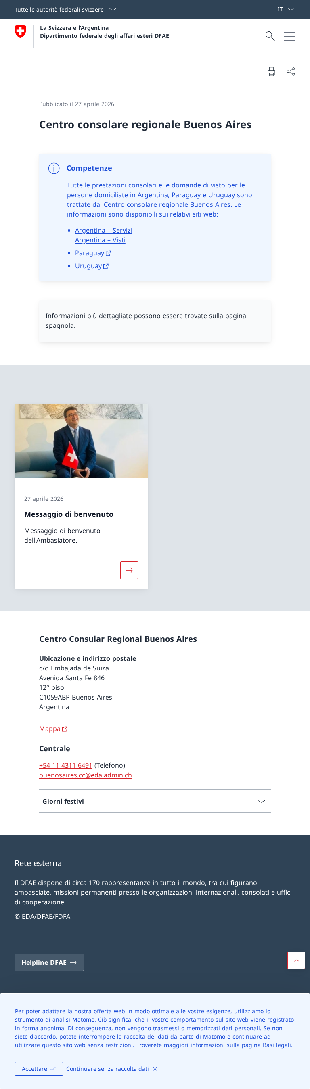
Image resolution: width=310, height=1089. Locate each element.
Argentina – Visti (100, 239)
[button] (296, 960)
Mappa (50, 728)
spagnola (60, 325)
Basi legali (277, 1045)
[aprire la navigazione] (290, 36)
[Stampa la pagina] (271, 71)
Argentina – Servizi (103, 230)
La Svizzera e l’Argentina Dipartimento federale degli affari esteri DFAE (104, 31)
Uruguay (88, 265)
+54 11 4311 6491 (65, 765)
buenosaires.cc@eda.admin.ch (85, 774)
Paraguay (89, 252)
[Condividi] (290, 71)
